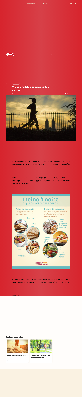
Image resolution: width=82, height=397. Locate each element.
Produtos (35, 54)
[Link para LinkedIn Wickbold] (71, 3)
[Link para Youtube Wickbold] (72, 3)
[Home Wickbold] (10, 54)
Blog (44, 54)
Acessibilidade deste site (31, 3)
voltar (8, 83)
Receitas (40, 54)
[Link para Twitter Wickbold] (75, 3)
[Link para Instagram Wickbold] (70, 3)
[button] (45, 3)
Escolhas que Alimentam (52, 54)
